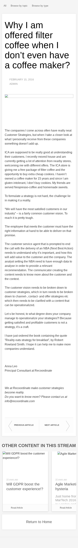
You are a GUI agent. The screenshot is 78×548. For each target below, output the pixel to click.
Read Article (17, 508)
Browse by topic (19, 5)
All (5, 5)
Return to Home (39, 522)
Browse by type (40, 5)
